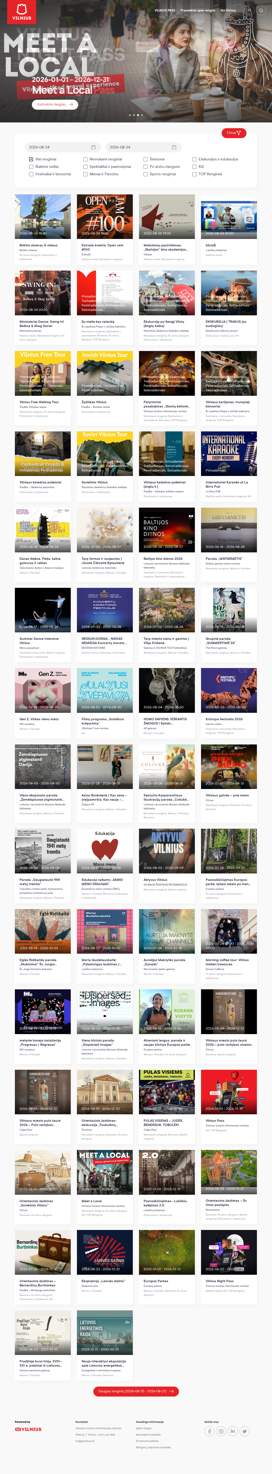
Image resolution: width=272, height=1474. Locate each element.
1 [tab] (130, 115)
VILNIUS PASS (165, 10)
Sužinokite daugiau (51, 104)
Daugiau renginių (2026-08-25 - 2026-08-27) (132, 1391)
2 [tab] (134, 115)
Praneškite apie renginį (198, 10)
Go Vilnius (228, 10)
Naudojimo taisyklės (148, 1434)
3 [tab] (138, 115)
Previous (261, 102)
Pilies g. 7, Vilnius (85, 1434)
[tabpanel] (136, 61)
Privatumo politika (147, 1441)
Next (261, 90)
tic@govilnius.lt (85, 1441)
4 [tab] (142, 115)
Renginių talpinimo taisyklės (153, 1447)
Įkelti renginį (144, 1428)
